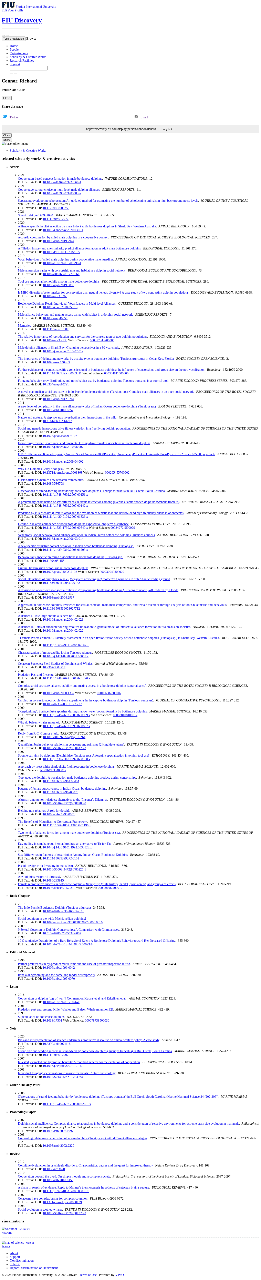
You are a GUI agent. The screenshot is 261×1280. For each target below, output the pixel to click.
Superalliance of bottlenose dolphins (41, 1016)
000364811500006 (116, 373)
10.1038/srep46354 (55, 318)
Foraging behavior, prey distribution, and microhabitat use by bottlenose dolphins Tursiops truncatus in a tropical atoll (93, 380)
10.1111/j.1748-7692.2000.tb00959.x (66, 715)
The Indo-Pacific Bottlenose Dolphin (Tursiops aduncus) (54, 907)
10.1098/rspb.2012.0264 (58, 399)
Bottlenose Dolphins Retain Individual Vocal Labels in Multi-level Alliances (67, 303)
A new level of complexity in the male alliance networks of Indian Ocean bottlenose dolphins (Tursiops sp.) (87, 406)
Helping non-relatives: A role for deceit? (43, 810)
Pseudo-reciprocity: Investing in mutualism (45, 865)
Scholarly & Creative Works (28, 57)
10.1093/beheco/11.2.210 (59, 887)
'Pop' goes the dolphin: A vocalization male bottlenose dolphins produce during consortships (77, 777)
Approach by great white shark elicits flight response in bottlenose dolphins (66, 766)
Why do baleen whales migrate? (38, 722)
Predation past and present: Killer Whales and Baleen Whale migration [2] (65, 1009)
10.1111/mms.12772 (56, 219)
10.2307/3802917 (54, 667)
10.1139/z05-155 (53, 560)
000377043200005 (102, 340)
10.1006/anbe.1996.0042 (59, 967)
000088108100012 (125, 715)
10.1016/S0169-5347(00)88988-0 (64, 803)
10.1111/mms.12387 (56, 329)
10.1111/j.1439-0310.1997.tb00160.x (66, 759)
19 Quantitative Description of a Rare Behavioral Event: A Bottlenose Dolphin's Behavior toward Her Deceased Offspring (96, 940)
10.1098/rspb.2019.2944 (58, 241)
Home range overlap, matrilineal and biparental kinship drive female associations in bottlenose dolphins (84, 443)
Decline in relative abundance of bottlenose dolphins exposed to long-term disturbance (73, 524)
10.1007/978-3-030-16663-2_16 (63, 911)
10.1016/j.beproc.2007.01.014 (62, 1065)
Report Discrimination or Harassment (34, 1268)
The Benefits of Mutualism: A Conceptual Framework (52, 821)
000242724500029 (123, 527)
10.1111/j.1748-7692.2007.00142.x (65, 505)
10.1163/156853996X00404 (61, 781)
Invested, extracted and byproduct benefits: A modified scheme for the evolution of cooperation (79, 1062)
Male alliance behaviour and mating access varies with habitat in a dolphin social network (75, 314)
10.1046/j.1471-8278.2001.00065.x (65, 656)
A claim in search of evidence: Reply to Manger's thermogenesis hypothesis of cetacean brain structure (83, 1187)
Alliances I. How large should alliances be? (46, 616)
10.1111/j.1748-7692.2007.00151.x (65, 494)
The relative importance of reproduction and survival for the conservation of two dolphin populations (82, 336)
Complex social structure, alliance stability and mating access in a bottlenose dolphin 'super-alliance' (82, 685)
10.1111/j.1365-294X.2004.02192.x (66, 645)
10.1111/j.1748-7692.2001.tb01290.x (66, 678)
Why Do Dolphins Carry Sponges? (40, 469)
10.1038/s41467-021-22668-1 (62, 182)
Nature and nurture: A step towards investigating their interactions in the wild (67, 417)
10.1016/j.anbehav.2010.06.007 (63, 447)
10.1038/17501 (52, 1020)
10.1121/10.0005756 (56, 208)
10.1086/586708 (53, 483)
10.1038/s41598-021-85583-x (62, 193)
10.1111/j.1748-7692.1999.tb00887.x (66, 726)
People (14, 49)
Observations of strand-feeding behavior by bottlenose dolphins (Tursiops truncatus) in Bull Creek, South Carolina (91, 491)
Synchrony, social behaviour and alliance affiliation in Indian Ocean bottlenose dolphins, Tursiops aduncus (86, 535)
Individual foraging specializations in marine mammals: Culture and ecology (66, 1073)
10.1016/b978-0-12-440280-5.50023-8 (68, 944)
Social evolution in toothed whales (40, 1209)
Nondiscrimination (22, 1260)
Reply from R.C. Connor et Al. (38, 733)
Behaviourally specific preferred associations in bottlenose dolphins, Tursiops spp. (70, 557)
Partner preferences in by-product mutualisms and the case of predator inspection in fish (74, 964)
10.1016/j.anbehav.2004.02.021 (63, 619)
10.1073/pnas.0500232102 (60, 571)
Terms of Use (88, 1275)
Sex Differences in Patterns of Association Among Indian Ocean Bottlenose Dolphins (73, 854)
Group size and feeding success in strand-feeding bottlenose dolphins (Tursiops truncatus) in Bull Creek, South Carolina (95, 1051)
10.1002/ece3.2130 (55, 340)
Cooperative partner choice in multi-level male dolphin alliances (59, 189)
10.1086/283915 (53, 880)
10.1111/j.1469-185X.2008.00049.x (66, 1191)
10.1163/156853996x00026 (60, 792)
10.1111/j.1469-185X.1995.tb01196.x (67, 825)
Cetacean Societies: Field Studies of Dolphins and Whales (55, 663)
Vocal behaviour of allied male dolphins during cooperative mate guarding (65, 259)
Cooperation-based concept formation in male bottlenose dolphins (60, 178)
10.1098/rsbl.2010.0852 (58, 410)
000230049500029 (112, 571)
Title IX (15, 1264)
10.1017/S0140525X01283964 (63, 1077)
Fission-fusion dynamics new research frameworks (50, 480)
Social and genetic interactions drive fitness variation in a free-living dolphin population (74, 428)
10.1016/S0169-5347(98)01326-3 (64, 1213)
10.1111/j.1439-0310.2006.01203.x (65, 549)
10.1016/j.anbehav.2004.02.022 (63, 630)
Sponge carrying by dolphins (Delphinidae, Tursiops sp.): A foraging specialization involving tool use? (83, 755)
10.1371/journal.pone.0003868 (62, 472)
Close (6, 98)
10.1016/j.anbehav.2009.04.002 (63, 461)
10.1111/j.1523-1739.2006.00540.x (65, 527)
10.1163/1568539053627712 (61, 608)
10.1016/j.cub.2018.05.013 (60, 307)
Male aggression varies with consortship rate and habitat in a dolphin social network (71, 270)
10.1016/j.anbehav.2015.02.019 (63, 351)
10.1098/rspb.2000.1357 (58, 693)
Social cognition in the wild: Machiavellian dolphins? (52, 918)
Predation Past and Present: (35, 674)
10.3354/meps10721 (56, 384)
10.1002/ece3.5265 (55, 296)
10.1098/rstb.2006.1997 (58, 1131)
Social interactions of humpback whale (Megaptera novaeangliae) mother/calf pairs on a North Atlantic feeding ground (94, 579)
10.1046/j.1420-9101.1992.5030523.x (67, 847)
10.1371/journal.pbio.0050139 (62, 1202)
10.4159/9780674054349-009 (62, 933)
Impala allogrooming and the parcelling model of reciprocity (56, 975)
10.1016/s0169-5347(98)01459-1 (64, 737)
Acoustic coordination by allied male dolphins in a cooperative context (63, 237)
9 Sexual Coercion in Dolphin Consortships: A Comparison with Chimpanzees (68, 929)
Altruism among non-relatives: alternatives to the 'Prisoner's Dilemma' (62, 799)
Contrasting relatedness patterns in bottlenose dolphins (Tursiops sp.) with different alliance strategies (82, 1138)
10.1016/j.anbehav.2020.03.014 (63, 230)
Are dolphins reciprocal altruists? (39, 876)
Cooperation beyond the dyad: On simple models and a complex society (64, 1176)
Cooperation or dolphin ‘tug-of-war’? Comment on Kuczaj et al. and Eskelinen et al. (72, 998)
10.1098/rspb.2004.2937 (58, 597)
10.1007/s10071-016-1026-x (61, 1002)
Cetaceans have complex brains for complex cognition (52, 1198)
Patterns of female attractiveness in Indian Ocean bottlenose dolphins (62, 788)
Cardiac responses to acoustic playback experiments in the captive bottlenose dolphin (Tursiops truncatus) (85, 700)
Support (15, 64)
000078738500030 (97, 1020)
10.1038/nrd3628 (54, 1169)
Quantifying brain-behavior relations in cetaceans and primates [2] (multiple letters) (71, 744)
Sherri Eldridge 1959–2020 (35, 215)
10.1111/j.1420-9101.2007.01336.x (65, 516)
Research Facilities (22, 60)
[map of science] (13, 1242)
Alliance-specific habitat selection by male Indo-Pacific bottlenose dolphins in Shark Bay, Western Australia (87, 226)
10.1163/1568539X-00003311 (62, 373)
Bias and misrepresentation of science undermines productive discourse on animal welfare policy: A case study (88, 1040)
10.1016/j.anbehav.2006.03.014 (63, 538)
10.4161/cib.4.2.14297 (57, 421)
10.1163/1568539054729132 (61, 582)
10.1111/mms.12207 (56, 1054)
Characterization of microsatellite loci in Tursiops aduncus (55, 652)
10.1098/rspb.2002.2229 (58, 1145)
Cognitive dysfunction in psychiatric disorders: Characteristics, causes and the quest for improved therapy (85, 1165)
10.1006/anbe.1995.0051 (59, 814)
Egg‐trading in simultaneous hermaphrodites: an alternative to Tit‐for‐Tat (64, 843)
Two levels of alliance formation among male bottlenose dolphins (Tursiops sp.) (69, 832)
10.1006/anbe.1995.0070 (59, 978)
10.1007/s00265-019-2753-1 (61, 274)
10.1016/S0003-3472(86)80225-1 (64, 869)
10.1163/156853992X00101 (61, 858)
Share (6, 139)
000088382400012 (110, 887)
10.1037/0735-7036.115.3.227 (62, 704)
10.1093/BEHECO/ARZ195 (61, 252)
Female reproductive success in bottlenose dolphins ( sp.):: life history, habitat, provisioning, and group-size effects (97, 884)
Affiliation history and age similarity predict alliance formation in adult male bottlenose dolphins (79, 248)
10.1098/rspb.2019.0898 (58, 285)
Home (14, 46)
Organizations (19, 53)
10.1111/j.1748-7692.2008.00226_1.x (67, 1104)
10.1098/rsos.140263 (56, 362)
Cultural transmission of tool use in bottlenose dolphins (53, 568)
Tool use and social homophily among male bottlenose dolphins (59, 281)
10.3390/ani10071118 (57, 1043)
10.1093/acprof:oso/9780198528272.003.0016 (73, 922)
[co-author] (9, 1229)
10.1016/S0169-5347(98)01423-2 (64, 748)
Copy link (167, 129)
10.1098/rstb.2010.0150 (58, 1180)
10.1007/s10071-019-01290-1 (62, 263)
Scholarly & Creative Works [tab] (28, 150)
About (14, 1253)
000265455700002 (117, 472)
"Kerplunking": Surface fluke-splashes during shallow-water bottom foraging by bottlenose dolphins (82, 711)
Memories (24, 325)
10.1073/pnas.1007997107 (60, 435)
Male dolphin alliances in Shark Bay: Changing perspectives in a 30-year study (68, 347)
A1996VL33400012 (53, 770)
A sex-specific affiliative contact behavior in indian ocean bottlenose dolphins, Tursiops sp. (76, 546)
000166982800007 (109, 693)
